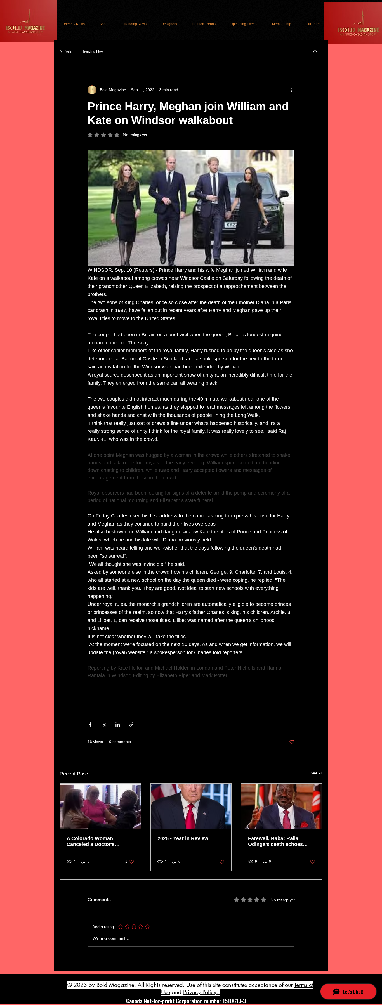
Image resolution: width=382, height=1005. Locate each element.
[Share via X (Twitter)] (104, 724)
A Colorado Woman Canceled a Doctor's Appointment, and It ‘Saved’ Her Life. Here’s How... (100, 841)
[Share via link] (131, 724)
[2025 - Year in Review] (191, 806)
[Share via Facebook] (90, 724)
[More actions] (291, 89)
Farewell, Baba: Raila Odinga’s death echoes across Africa (275, 841)
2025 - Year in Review (182, 838)
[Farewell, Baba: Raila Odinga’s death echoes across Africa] (281, 806)
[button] (315, 51)
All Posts (66, 51)
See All (316, 773)
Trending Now (93, 51)
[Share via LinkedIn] (117, 724)
